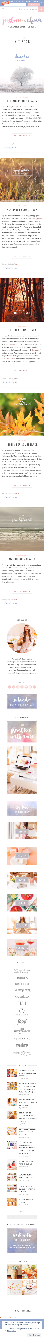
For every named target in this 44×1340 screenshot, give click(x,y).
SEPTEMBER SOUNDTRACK (22, 444)
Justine (15, 144)
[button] (22, 3)
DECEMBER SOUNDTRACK (22, 101)
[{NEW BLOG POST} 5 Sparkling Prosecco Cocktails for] (5, 1317)
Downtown (36, 350)
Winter (25, 97)
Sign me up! (34, 4)
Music (18, 97)
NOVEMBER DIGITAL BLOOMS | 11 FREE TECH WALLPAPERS (27, 1189)
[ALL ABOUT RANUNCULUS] (14, 1288)
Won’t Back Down (8, 358)
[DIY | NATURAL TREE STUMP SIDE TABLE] (14, 1272)
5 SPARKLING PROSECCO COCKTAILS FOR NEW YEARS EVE (27, 1132)
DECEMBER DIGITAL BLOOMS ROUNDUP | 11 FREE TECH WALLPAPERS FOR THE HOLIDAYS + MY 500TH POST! (27, 1147)
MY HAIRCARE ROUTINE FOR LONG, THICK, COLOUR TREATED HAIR (28, 1102)
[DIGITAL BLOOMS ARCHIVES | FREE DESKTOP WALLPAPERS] (29, 1288)
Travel (25, 555)
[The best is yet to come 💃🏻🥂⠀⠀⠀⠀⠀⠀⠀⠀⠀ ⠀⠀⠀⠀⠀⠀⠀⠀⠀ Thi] (0, 1317)
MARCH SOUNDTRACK (22, 559)
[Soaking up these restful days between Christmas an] (10, 1317)
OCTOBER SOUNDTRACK (22, 330)
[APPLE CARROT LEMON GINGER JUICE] (29, 1272)
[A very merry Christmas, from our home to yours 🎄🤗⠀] (15, 1317)
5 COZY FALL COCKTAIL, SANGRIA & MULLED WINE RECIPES (27, 1073)
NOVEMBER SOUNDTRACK (22, 210)
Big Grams (38, 218)
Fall (19, 206)
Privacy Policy (11, 1331)
